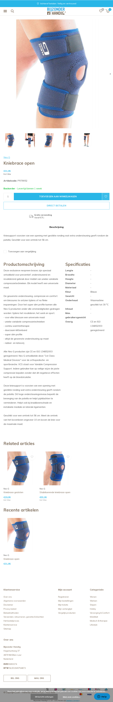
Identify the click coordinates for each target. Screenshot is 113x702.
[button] (6, 11)
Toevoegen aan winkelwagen (58, 196)
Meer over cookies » (71, 697)
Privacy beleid (10, 609)
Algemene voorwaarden (15, 601)
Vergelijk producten (67, 613)
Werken (93, 601)
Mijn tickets (63, 605)
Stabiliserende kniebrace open (55, 492)
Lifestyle (93, 625)
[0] (107, 11)
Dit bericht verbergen (44, 697)
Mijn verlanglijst (65, 609)
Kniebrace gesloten (13, 492)
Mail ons (39, 678)
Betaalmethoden (11, 613)
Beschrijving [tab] (56, 227)
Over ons (8, 597)
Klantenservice (10, 625)
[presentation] (110, 74)
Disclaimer (8, 605)
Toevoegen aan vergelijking (22, 251)
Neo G (7, 157)
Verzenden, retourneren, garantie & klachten (24, 617)
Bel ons (15, 678)
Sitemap (7, 629)
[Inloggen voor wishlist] (105, 196)
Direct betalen (56, 205)
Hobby (93, 609)
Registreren (63, 597)
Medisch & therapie (98, 621)
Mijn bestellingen (65, 601)
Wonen (93, 597)
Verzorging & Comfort (99, 613)
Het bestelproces (11, 621)
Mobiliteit (94, 617)
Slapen (93, 605)
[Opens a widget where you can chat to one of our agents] (102, 697)
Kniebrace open (11, 559)
